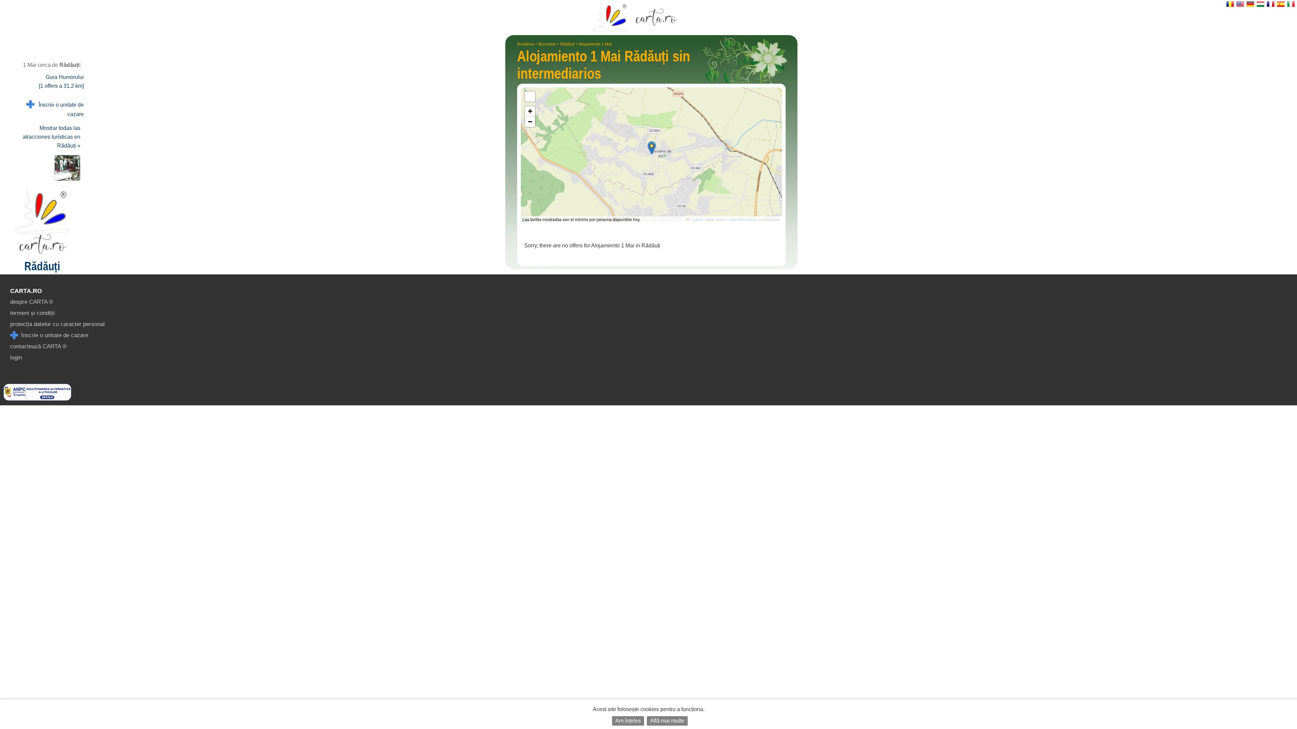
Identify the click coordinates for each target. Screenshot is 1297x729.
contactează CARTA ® (38, 346)
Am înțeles (628, 721)
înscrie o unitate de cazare (53, 335)
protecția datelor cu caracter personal (57, 324)
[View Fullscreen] (530, 96)
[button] (651, 148)
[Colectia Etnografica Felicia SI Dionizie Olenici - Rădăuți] (66, 168)
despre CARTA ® (31, 302)
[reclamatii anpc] (37, 399)
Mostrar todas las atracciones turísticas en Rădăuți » (51, 136)
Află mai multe (667, 721)
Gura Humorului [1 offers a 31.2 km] (61, 81)
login (16, 357)
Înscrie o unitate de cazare (59, 109)
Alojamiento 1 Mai (595, 44)
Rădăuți (567, 44)
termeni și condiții (32, 313)
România (525, 44)
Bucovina (547, 44)
